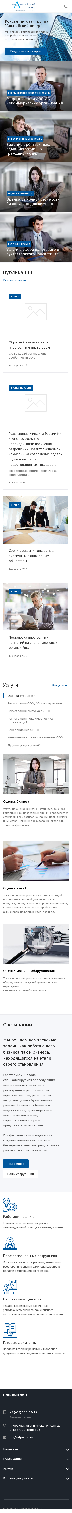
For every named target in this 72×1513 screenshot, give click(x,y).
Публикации (12, 1459)
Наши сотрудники (20, 1174)
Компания (10, 1449)
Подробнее (15, 1164)
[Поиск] (66, 7)
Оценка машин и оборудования (29, 971)
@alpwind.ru (23, 1437)
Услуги (8, 1469)
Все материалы (14, 280)
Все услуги (59, 685)
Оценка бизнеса (16, 801)
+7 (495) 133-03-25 (23, 1412)
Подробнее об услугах (26, 51)
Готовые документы (18, 1478)
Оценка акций (14, 888)
